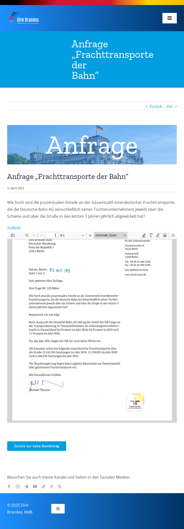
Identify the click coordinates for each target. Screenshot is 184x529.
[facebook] (9, 486)
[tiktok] (44, 486)
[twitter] (59, 486)
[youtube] (35, 486)
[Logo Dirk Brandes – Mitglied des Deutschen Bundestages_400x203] (23, 11)
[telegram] (26, 486)
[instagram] (18, 486)
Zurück (156, 106)
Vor (170, 106)
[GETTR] (51, 486)
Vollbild (14, 228)
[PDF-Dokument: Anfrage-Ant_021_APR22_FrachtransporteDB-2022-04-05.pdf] (92, 327)
